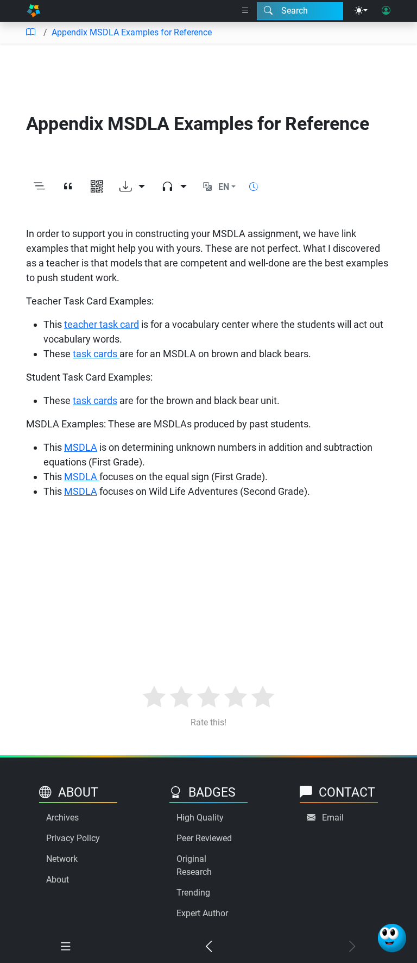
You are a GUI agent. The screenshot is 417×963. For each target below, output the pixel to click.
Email (333, 817)
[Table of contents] (30, 32)
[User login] (386, 11)
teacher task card (101, 324)
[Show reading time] (253, 186)
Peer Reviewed (204, 838)
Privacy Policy (73, 838)
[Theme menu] (361, 11)
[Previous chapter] (208, 947)
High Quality (200, 817)
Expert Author (202, 913)
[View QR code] (97, 187)
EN (223, 187)
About (57, 879)
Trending (193, 892)
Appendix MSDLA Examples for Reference (132, 32)
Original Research (194, 865)
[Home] (33, 11)
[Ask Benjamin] (392, 938)
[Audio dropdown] (174, 187)
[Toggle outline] (39, 187)
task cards (96, 353)
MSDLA (80, 447)
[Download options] (132, 187)
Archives (62, 817)
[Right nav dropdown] (245, 11)
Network (62, 859)
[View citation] (68, 187)
